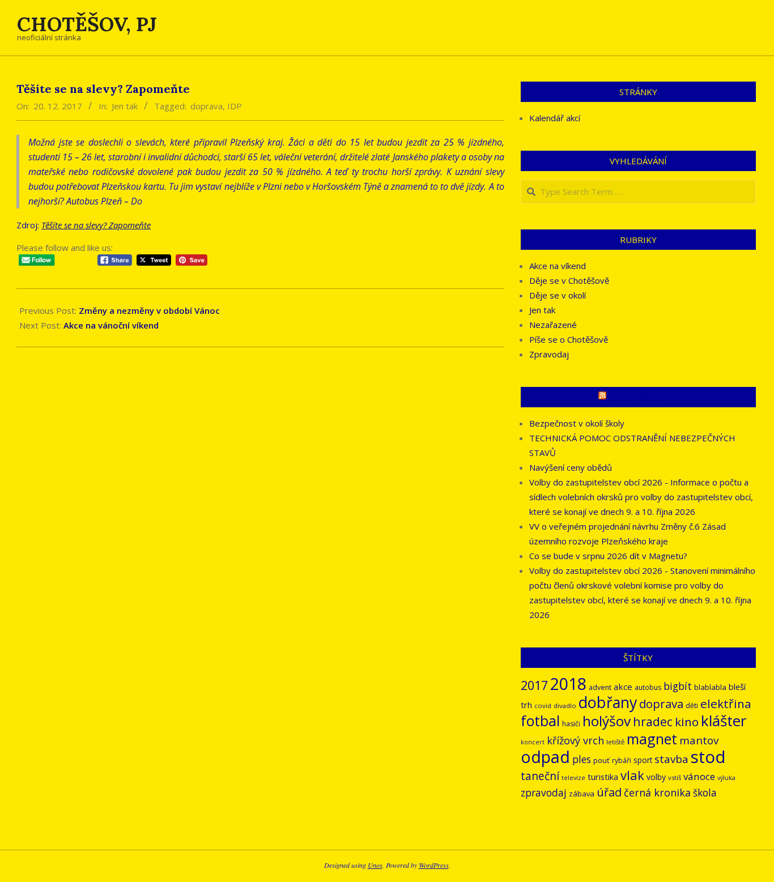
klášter (723, 720)
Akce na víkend (557, 265)
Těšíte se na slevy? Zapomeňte (96, 225)
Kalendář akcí (554, 117)
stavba (671, 759)
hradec (653, 721)
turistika (603, 776)
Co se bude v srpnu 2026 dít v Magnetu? (608, 555)
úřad (609, 792)
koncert (533, 742)
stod (708, 756)
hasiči (571, 723)
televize (573, 778)
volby (656, 777)
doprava (206, 106)
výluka (726, 778)
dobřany (608, 702)
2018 (568, 683)
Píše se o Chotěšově (568, 339)
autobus (648, 687)
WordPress (434, 865)
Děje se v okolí (557, 295)
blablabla (710, 687)
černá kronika (657, 792)
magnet (652, 738)
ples (581, 759)
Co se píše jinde (643, 397)
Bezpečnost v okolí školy (576, 423)
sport (642, 760)
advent (600, 687)
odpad (545, 756)
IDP (234, 106)
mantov (698, 740)
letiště (615, 742)
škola (705, 792)
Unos (375, 865)
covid (542, 705)
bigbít (678, 686)
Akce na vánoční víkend (111, 325)
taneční (540, 776)
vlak (632, 775)
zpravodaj (544, 792)
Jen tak (125, 106)
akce (623, 686)
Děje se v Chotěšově (569, 280)
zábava (581, 794)
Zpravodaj (549, 354)
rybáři (621, 760)
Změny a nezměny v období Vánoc (149, 310)
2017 (534, 685)
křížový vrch (575, 740)
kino (687, 722)
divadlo (565, 705)
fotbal (540, 720)
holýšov (606, 720)
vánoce (699, 776)
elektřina (725, 703)
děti (692, 705)
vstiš (674, 777)
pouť (601, 760)
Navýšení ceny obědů (570, 467)
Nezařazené (553, 324)
